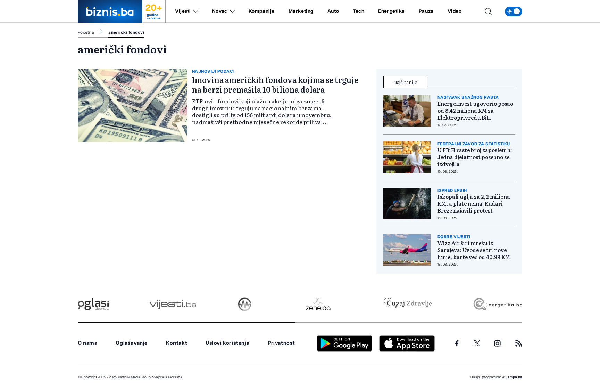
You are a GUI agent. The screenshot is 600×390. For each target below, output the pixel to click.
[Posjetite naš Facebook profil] (457, 343)
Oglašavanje (132, 343)
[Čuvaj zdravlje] (408, 304)
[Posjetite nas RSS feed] (518, 343)
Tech (358, 11)
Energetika (391, 11)
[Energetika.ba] (497, 304)
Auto (333, 11)
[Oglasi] (93, 304)
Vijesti (183, 11)
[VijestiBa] (172, 304)
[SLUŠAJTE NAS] (244, 304)
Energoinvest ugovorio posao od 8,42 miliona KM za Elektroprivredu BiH (475, 110)
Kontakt (176, 343)
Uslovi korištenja (227, 343)
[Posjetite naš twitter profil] (477, 343)
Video (455, 11)
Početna (86, 32)
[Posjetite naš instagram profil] (497, 343)
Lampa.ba (514, 377)
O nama (88, 343)
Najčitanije (405, 81)
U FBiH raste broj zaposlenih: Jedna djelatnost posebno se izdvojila (475, 157)
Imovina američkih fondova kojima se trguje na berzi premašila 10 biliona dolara (275, 84)
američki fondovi (126, 32)
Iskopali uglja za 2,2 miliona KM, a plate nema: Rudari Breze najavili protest (474, 203)
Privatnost (281, 343)
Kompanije (262, 11)
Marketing (301, 11)
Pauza (426, 11)
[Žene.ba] (318, 304)
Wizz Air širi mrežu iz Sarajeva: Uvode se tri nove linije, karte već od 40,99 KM (474, 250)
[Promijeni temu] (513, 11)
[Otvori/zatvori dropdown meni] (194, 11)
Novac (219, 11)
